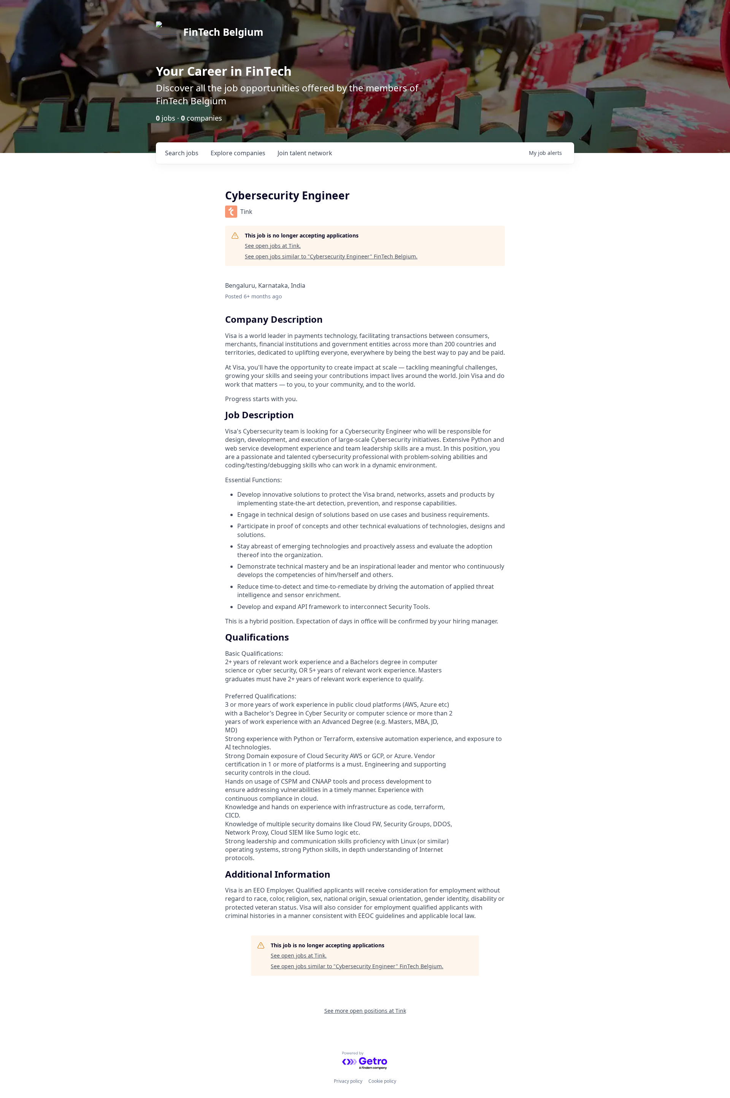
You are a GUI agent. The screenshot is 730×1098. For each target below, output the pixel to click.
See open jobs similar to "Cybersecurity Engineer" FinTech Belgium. (331, 256)
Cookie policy (382, 1081)
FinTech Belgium (223, 32)
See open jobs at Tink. (273, 245)
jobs (181, 153)
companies (238, 153)
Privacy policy (348, 1081)
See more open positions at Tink (365, 1010)
